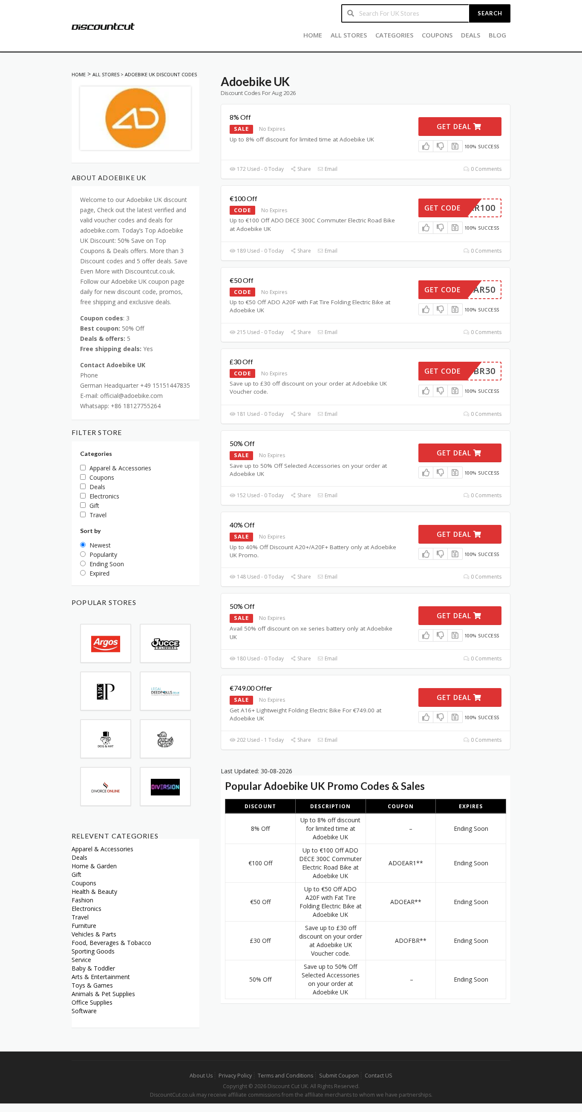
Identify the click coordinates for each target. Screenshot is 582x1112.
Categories (394, 35)
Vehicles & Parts (94, 934)
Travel (80, 917)
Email (330, 169)
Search (490, 13)
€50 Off (242, 280)
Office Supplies (92, 1002)
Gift (76, 874)
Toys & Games (92, 985)
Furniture (84, 926)
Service (81, 960)
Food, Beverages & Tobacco (111, 943)
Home (312, 35)
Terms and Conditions (285, 1075)
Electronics (86, 909)
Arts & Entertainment (101, 977)
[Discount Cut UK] (103, 26)
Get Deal (455, 126)
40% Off (242, 525)
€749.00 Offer (251, 688)
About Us (201, 1075)
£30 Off (241, 361)
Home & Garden (94, 866)
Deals (470, 35)
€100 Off (243, 198)
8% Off (240, 117)
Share (303, 169)
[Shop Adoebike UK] (135, 117)
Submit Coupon (339, 1075)
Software (84, 1011)
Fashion (82, 900)
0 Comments (485, 169)
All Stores (349, 35)
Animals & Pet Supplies (103, 994)
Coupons (437, 35)
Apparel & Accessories (102, 849)
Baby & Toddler (93, 968)
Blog (497, 35)
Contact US (378, 1075)
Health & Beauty (94, 891)
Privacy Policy (235, 1075)
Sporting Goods (93, 951)
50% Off (242, 443)
